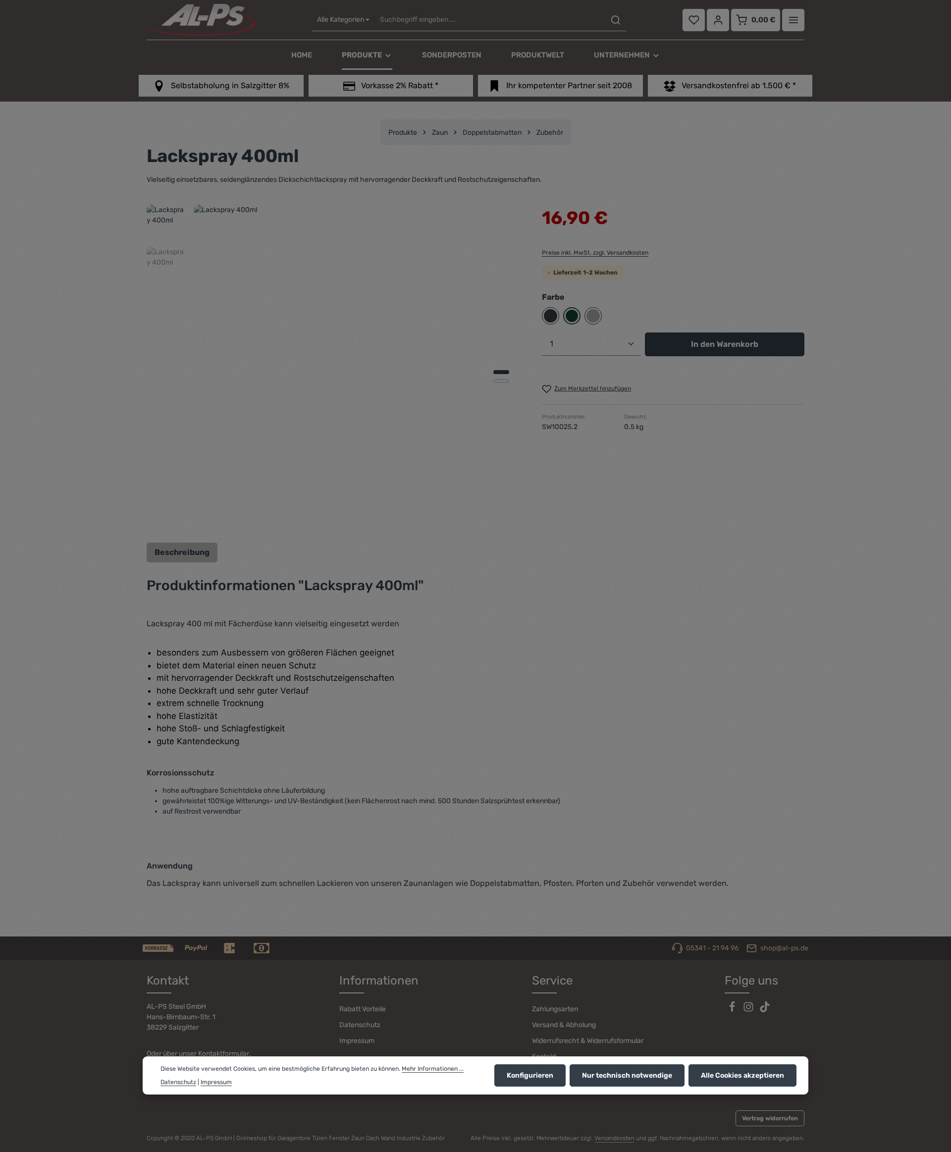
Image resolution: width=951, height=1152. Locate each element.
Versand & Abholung (564, 1025)
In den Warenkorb (724, 344)
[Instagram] (749, 1010)
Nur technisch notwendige (627, 1075)
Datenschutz (359, 1025)
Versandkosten (614, 1138)
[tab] (182, 552)
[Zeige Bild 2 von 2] (501, 381)
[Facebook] (733, 1010)
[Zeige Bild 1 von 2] (501, 372)
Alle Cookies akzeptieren (742, 1075)
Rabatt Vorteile (362, 1009)
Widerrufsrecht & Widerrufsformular (587, 1041)
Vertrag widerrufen (770, 1118)
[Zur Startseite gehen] (201, 20)
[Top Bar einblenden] (793, 20)
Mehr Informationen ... (433, 1068)
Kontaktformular (223, 1053)
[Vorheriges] (462, 517)
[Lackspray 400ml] (357, 368)
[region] (334, 368)
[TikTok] (764, 1010)
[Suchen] (615, 20)
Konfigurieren (530, 1075)
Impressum (356, 1041)
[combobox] (489, 20)
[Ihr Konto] (718, 20)
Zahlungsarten (555, 1009)
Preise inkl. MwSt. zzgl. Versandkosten (595, 252)
